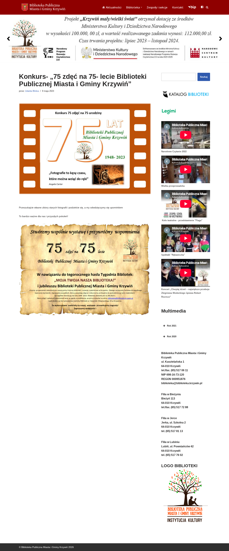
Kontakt (177, 7)
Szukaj (204, 76)
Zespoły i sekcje (157, 7)
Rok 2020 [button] (171, 336)
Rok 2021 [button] (171, 325)
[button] (141, 7)
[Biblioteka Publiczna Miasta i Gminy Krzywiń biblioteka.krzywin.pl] (44, 7)
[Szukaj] (207, 7)
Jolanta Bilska (32, 91)
